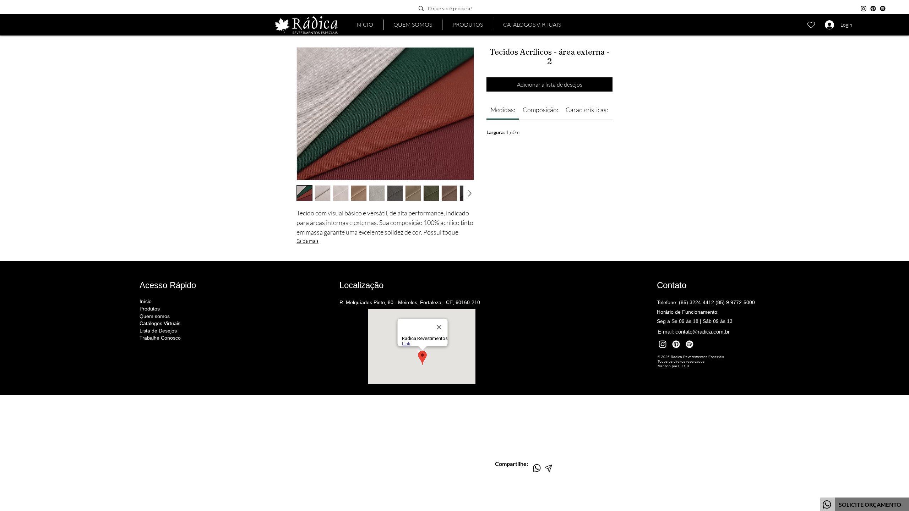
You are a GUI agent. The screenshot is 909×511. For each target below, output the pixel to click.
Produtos (150, 309)
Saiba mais (307, 241)
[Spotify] (882, 8)
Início (146, 301)
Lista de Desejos (158, 331)
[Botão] (864, 504)
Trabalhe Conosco (160, 338)
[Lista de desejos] (811, 25)
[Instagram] (863, 8)
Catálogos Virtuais (160, 323)
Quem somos (155, 316)
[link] (502, 110)
